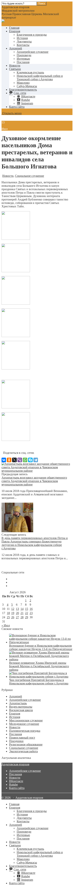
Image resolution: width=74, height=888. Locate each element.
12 (12, 608)
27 (17, 617)
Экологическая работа (23, 751)
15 (26, 608)
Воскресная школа (21, 710)
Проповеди (24, 55)
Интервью (23, 58)
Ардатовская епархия (15, 764)
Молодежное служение (24, 723)
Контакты (23, 45)
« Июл (6, 625)
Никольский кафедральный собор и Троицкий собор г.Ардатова (40, 77)
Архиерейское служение (32, 51)
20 (17, 613)
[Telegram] (35, 460)
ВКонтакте (16, 781)
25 (8, 617)
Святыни (15, 69)
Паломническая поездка (24, 730)
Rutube (13, 784)
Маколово (23, 82)
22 (26, 613)
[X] (14, 460)
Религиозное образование (26, 744)
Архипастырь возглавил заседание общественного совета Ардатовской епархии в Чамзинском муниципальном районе (34, 481)
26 (12, 617)
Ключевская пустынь (30, 72)
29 (26, 617)
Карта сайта (16, 106)
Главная (14, 27)
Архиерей (15, 48)
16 (31, 608)
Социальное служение (29, 175)
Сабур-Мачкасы (27, 86)
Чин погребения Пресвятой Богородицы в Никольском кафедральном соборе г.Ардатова (38, 681)
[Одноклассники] (9, 460)
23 (31, 613)
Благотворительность (23, 89)
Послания (23, 62)
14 (22, 608)
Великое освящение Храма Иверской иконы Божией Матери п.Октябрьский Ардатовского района (39, 666)
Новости (14, 65)
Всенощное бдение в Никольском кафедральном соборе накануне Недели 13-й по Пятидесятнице (40, 647)
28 (22, 617)
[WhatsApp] (25, 460)
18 (8, 613)
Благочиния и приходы (32, 34)
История (22, 38)
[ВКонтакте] (4, 460)
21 (22, 613)
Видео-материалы (20, 706)
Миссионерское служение (26, 720)
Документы (24, 41)
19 (12, 613)
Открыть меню (12, 113)
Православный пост (22, 737)
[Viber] (19, 460)
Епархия (14, 31)
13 (17, 608)
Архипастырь (18, 703)
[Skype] (30, 460)
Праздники (16, 741)
